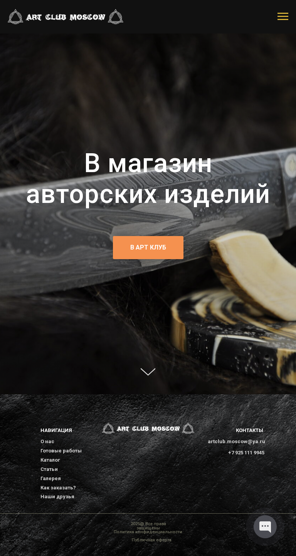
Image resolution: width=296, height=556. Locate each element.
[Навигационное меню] (283, 16)
